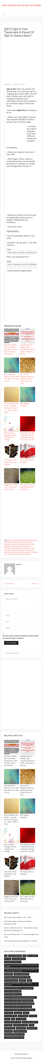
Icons (29, 980)
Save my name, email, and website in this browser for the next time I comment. (21, 637)
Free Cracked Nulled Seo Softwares (21, 5)
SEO (13, 1019)
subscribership (26, 554)
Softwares (8, 1025)
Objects (26, 1013)
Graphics (22, 980)
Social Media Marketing (30, 1022)
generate (11, 540)
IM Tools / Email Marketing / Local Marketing (18, 988)
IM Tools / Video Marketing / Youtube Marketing (19, 1010)
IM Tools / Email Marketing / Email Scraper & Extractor (18, 984)
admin (8, 84)
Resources (33, 1016)
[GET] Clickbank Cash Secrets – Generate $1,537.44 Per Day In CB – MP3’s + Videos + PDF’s (11, 408)
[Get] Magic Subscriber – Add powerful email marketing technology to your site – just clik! (27, 436)
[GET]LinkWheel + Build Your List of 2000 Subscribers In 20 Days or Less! (11, 377)
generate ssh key (28, 544)
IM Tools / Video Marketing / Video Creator (18, 1006)
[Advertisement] (21, 61)
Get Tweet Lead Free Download (27, 461)
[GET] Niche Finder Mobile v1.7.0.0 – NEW (17, 917)
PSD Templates (23, 1016)
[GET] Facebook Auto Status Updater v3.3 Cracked (20, 941)
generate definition (21, 540)
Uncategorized (9, 1028)
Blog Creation (32, 955)
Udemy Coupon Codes (20, 1025)
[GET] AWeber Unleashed (24, 405)
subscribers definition (11, 550)
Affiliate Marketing (15, 955)
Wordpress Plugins (20, 1031)
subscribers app (17, 548)
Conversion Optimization (12, 962)
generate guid (32, 540)
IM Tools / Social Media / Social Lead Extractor (19, 1003)
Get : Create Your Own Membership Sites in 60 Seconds (27, 487)
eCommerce (8, 974)
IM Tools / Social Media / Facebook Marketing (18, 1000)
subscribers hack (9, 552)
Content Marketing (19, 959)
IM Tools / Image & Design (12, 991)
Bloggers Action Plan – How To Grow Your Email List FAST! (11, 487)
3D (5, 955)
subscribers (7, 548)
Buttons (7, 959)
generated (20, 546)
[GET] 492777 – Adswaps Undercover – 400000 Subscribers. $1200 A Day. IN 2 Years (27, 378)
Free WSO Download (11, 980)
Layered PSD (8, 1013)
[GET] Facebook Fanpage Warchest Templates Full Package (10, 436)
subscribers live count (14, 554)
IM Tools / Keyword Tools (13, 994)
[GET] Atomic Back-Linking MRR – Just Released (10, 462)
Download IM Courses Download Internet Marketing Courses (21, 965)
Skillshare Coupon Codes (12, 1022)
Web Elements (21, 1028)
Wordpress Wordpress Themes (14, 1037)
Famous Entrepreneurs (21, 974)
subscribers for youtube (26, 550)
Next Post (35, 584)
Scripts (7, 1019)
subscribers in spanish (23, 552)
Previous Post (9, 584)
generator (27, 546)
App (25, 955)
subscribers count (28, 548)
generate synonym (10, 546)
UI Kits (31, 1025)
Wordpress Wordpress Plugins (14, 1034)
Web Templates (32, 1028)
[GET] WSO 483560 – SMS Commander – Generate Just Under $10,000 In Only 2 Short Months (11, 349)
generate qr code (16, 544)
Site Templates (21, 1019)
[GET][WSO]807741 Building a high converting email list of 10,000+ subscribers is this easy (27, 349)
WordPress (8, 1031)
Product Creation (10, 1016)
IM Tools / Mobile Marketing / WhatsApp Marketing (20, 997)
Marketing (18, 1013)
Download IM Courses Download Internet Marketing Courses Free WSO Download (21, 970)
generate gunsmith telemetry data (15, 542)
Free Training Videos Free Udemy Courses (17, 977)
